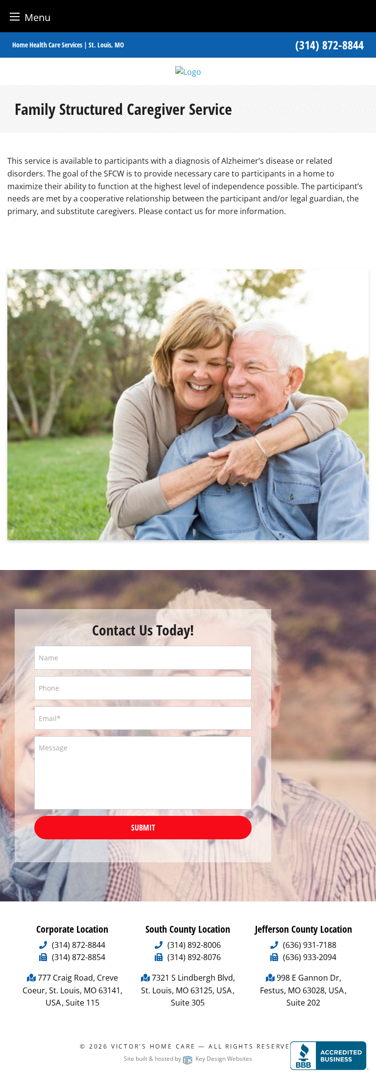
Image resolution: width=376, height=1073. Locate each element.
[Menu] (15, 16)
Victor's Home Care (153, 1046)
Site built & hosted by (188, 1058)
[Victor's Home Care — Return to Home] (188, 71)
